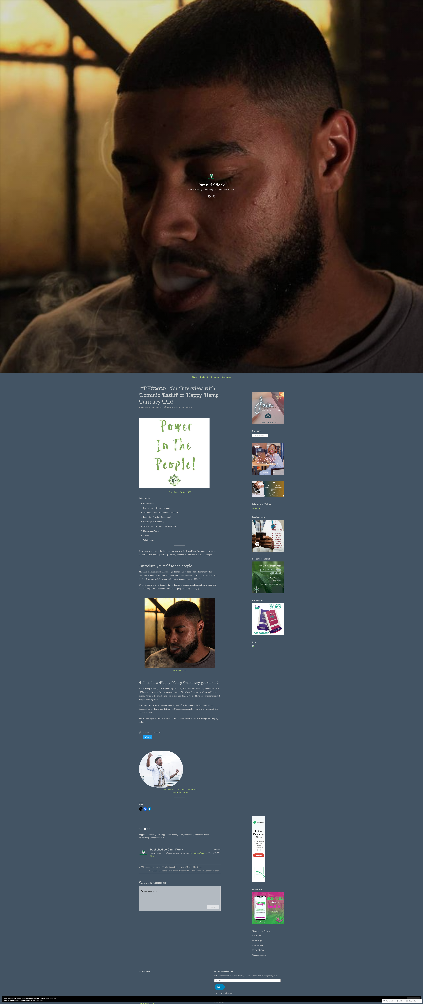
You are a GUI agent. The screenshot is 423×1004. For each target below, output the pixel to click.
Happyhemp (166, 835)
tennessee (199, 835)
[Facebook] (209, 196)
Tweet (149, 737)
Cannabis (151, 835)
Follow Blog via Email (223, 971)
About (194, 377)
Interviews (158, 407)
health (174, 835)
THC (163, 838)
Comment (212, 907)
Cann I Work (212, 185)
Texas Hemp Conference (149, 838)
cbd (158, 835)
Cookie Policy (39, 1000)
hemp (181, 835)
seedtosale (188, 835)
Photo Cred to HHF (179, 670)
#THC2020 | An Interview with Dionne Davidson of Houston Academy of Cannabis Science (184, 871)
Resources (226, 377)
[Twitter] (213, 196)
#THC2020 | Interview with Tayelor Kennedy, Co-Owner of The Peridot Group (170, 867)
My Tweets (256, 508)
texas (206, 835)
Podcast (204, 377)
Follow (219, 987)
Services (215, 377)
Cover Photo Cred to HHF (180, 492)
